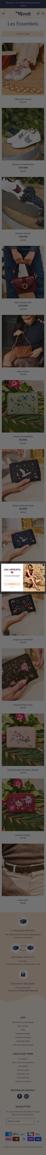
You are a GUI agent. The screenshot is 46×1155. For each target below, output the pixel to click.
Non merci (12, 586)
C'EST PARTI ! (12, 584)
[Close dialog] (43, 565)
